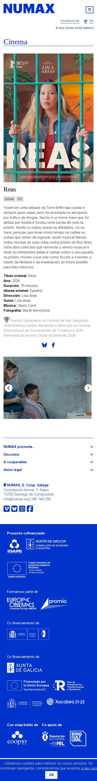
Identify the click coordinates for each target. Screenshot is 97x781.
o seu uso (89, 768)
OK (51, 775)
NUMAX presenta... (28, 447)
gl (85, 21)
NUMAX (29, 8)
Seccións (20, 455)
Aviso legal (21, 470)
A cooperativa (24, 462)
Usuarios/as (69, 21)
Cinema (15, 42)
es (91, 21)
